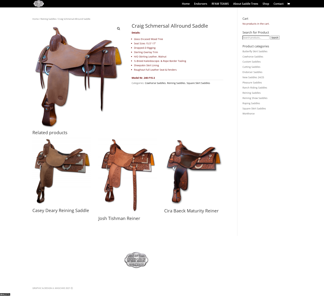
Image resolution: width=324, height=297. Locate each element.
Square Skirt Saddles (198, 83)
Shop (266, 4)
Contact (279, 4)
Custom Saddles (251, 61)
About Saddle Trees (245, 4)
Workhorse (248, 113)
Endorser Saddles (252, 72)
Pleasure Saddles (252, 82)
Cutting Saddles (251, 66)
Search (275, 37)
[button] (119, 29)
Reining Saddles (48, 18)
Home (186, 4)
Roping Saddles (251, 103)
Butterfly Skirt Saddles (254, 51)
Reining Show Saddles (254, 98)
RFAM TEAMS (220, 4)
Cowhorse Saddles (155, 83)
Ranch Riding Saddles (254, 87)
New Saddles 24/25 (253, 77)
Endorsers (200, 4)
